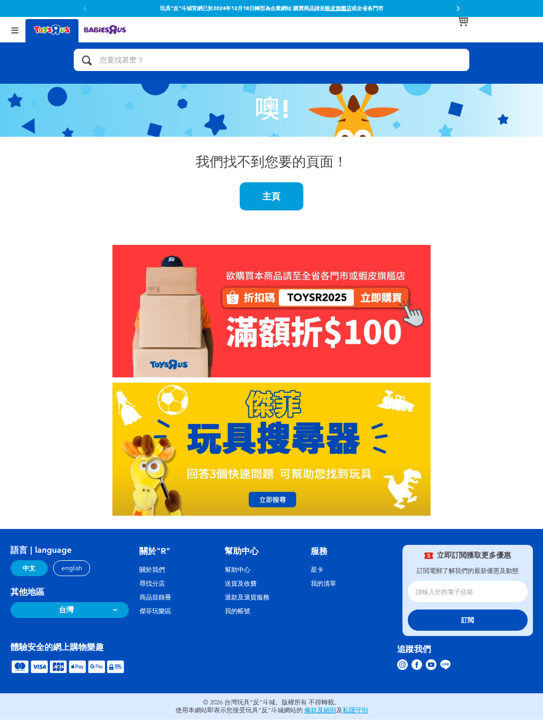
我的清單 (323, 583)
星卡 (317, 569)
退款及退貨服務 (247, 597)
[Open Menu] (14, 29)
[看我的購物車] (463, 21)
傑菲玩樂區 (155, 611)
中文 (29, 568)
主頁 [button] (271, 196)
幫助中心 (237, 569)
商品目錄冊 (155, 597)
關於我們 (152, 569)
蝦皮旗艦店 (338, 8)
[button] (458, 8)
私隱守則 (355, 710)
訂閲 (467, 620)
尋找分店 (152, 583)
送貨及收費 (241, 583)
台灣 (66, 609)
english (72, 568)
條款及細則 (320, 710)
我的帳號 (237, 611)
